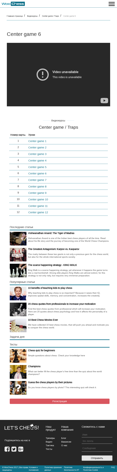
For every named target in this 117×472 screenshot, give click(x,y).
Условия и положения (34, 468)
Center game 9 (37, 192)
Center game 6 (37, 173)
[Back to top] (112, 465)
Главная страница (15, 16)
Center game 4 (37, 160)
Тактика (50, 445)
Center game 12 (38, 212)
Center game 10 (38, 199)
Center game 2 (37, 147)
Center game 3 (37, 154)
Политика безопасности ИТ (71, 468)
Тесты (49, 449)
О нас (64, 445)
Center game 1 (37, 141)
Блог (63, 438)
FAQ (113, 467)
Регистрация (59, 401)
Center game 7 (37, 180)
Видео (49, 441)
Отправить (97, 458)
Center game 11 (38, 206)
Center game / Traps (50, 16)
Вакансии (66, 441)
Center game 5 (37, 167)
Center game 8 (37, 186)
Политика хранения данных (53, 468)
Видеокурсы (32, 16)
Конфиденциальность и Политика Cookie (93, 468)
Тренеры (50, 438)
